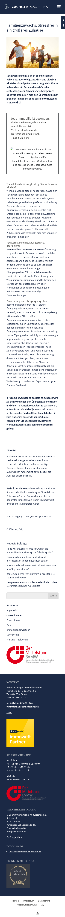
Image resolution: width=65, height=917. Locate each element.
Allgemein (11, 610)
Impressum (28, 900)
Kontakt (15, 900)
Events (9, 625)
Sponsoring (12, 634)
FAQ (42, 904)
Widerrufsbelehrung (27, 904)
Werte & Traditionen (17, 639)
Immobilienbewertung (18, 629)
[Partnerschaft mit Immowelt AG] (20, 745)
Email (9, 712)
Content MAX (13, 620)
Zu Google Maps (14, 837)
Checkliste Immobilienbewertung (25, 851)
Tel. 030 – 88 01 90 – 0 (16, 694)
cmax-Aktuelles (14, 615)
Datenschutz (44, 900)
